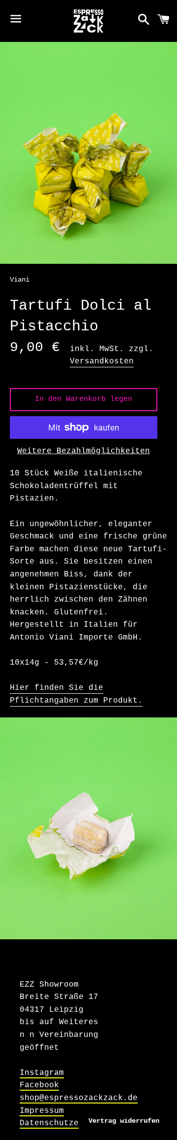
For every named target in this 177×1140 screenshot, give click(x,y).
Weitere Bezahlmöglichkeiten (83, 451)
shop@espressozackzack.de (79, 1098)
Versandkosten (102, 361)
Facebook (39, 1085)
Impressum (42, 1110)
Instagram (42, 1073)
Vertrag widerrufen (123, 1121)
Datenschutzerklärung (69, 1123)
